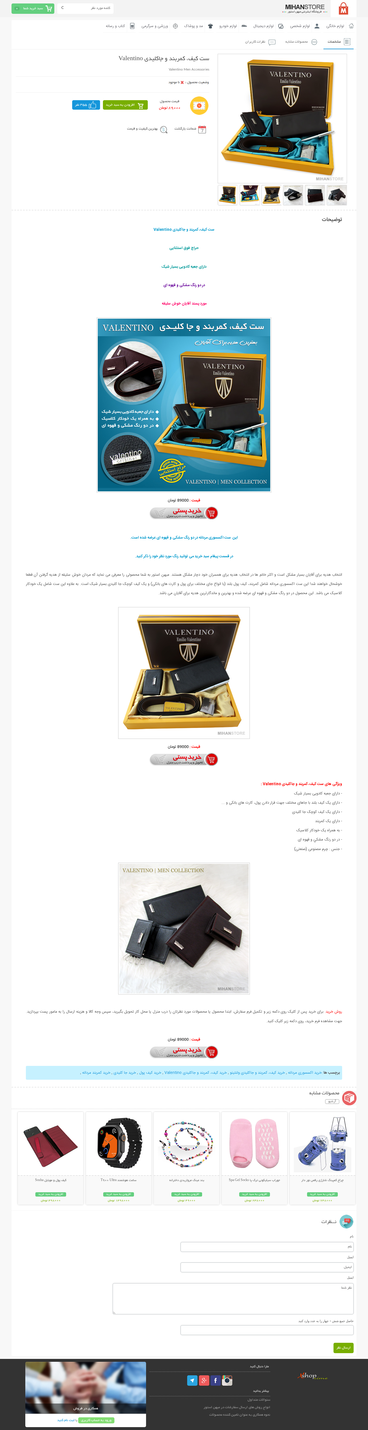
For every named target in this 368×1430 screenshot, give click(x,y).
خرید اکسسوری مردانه (305, 1073)
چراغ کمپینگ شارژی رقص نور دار (322, 1180)
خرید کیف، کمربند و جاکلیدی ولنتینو (257, 1073)
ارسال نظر (343, 1348)
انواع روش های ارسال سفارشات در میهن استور (237, 1407)
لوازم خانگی (335, 26)
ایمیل (350, 1257)
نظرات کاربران (255, 42)
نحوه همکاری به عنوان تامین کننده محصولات (239, 1415)
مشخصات (334, 42)
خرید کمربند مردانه (96, 1073)
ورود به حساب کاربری (96, 1420)
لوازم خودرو (228, 26)
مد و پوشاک (193, 26)
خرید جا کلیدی (125, 1073)
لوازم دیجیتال (263, 26)
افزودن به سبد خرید (120, 105)
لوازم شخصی (300, 26)
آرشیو (332, 1101)
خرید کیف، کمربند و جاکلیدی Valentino (195, 1073)
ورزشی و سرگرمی (154, 26)
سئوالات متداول (259, 1400)
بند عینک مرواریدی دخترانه (186, 1180)
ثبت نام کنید (65, 1420)
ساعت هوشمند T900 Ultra (119, 1180)
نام (352, 1236)
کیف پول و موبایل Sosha (50, 1180)
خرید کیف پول (150, 1073)
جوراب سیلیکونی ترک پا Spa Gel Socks (254, 1180)
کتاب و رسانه (115, 26)
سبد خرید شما (33, 8)
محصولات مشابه (296, 42)
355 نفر (81, 105)
